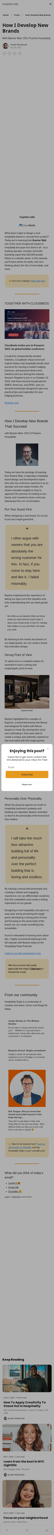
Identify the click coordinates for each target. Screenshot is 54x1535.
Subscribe (27, 774)
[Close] (48, 749)
